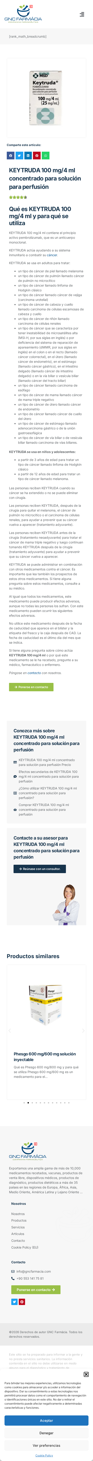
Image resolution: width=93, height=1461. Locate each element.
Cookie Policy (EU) (24, 1247)
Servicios (18, 1227)
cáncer (52, 255)
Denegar (46, 1433)
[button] (86, 1374)
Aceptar (46, 1420)
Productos (18, 1220)
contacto (34, 673)
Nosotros (18, 1214)
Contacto (18, 1240)
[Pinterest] (22, 1302)
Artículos (17, 1234)
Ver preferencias (46, 1445)
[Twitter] (14, 1302)
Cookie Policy (44, 1455)
